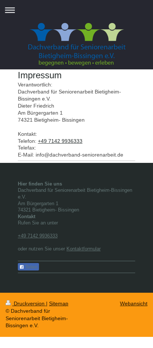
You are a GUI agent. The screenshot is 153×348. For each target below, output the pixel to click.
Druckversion (29, 303)
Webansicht (133, 303)
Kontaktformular (83, 249)
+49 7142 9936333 (60, 141)
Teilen (31, 267)
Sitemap (58, 303)
